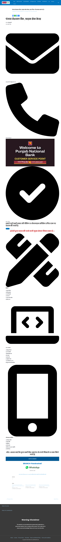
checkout (52, 1)
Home (14, 1)
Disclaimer (27, 537)
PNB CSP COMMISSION (7, 510)
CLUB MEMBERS (26, 1)
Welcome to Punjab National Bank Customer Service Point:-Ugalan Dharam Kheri (18, 485)
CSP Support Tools (33, 1)
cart (49, 1)
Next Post (56, 499)
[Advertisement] (30, 12)
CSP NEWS (39, 1)
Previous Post (9, 499)
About (11, 537)
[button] (58, 2)
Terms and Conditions (46, 537)
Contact (14, 3)
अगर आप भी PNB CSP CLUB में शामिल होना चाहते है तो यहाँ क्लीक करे (32, 474)
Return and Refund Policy (35, 537)
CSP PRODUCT (44, 1)
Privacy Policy (21, 537)
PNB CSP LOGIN (19, 1)
